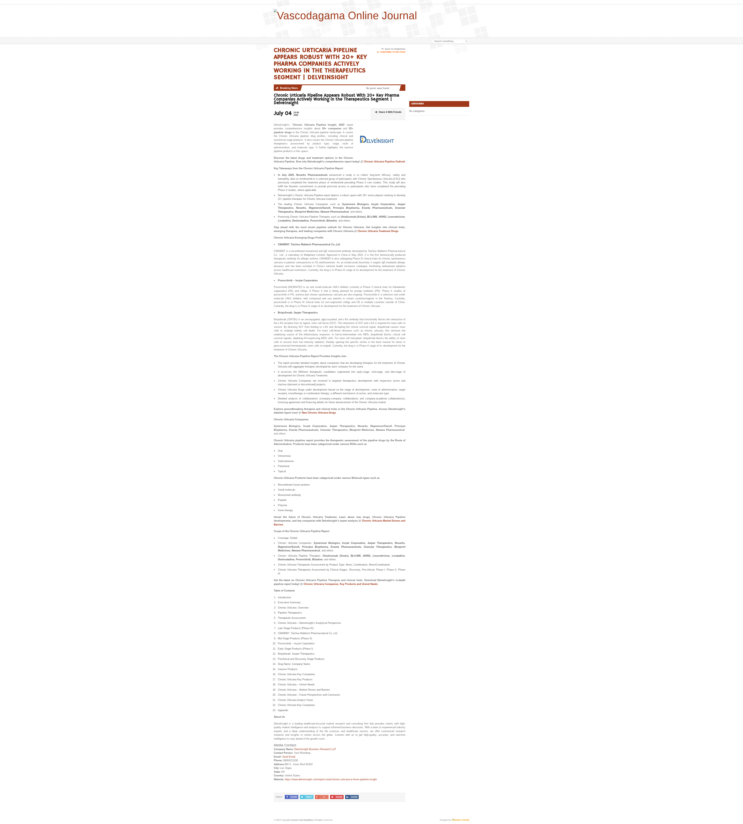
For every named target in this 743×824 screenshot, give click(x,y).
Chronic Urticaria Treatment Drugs (378, 231)
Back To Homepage (395, 49)
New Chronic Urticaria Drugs (319, 412)
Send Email (288, 756)
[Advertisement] (424, 27)
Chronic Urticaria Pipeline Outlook (384, 161)
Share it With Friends (390, 112)
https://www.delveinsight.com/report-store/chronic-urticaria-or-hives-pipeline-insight (331, 779)
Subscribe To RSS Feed (392, 52)
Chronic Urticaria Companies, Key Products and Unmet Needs (341, 584)
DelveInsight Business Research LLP (315, 749)
